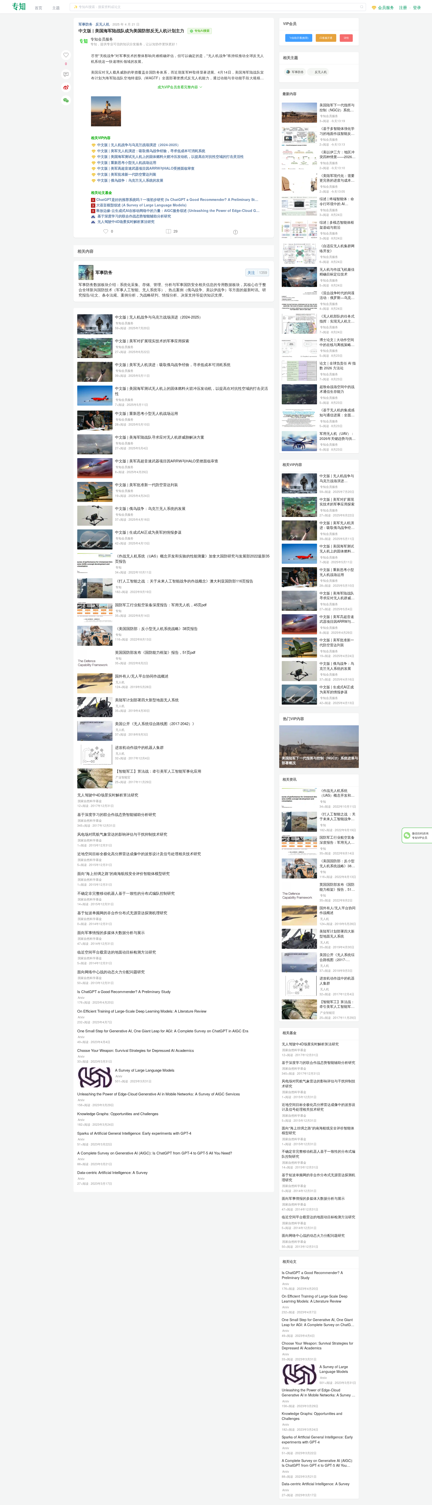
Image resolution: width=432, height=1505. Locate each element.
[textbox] (218, 7)
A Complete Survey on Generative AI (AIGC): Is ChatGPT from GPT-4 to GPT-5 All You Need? (154, 1152)
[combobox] (218, 6)
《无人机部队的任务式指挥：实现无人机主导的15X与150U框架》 (337, 321)
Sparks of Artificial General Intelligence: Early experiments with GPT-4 (134, 1133)
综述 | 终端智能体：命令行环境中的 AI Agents (337, 203)
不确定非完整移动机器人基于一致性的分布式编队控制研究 (126, 893)
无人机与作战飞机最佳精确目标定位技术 (337, 272)
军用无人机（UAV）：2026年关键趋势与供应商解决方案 (338, 438)
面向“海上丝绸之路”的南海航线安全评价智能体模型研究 (123, 873)
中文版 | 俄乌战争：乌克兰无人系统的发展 (150, 508)
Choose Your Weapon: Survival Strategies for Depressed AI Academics (135, 1050)
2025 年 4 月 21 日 (126, 24)
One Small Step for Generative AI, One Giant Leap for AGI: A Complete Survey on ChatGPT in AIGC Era (162, 1030)
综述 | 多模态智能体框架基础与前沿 (337, 225)
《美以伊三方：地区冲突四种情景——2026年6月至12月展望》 (338, 156)
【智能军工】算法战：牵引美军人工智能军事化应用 (158, 771)
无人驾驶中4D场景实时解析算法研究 (107, 794)
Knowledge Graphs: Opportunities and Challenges (117, 1113)
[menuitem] (38, 6)
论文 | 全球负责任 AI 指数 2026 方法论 (338, 366)
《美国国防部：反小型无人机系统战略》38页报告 (156, 628)
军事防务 (86, 24)
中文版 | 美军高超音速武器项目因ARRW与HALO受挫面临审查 (166, 460)
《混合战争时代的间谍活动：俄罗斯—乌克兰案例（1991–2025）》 (337, 297)
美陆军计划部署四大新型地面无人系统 (147, 699)
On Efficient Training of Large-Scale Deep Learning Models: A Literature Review (141, 1011)
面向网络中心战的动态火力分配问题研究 (111, 971)
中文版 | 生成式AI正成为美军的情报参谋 (148, 532)
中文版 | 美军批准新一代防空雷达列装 (146, 484)
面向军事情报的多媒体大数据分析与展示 (111, 932)
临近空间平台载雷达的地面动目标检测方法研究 (116, 952)
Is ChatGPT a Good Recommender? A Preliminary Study (124, 991)
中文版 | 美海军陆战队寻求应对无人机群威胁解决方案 (159, 437)
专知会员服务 (101, 39)
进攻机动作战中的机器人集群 (139, 747)
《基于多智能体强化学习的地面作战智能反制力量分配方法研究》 (337, 133)
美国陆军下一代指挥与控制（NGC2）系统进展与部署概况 (337, 109)
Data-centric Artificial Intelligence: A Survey (112, 1172)
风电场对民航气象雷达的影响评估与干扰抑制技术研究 (122, 834)
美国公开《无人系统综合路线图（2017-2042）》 (155, 723)
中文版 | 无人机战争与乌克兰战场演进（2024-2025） (159, 317)
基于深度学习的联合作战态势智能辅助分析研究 (116, 814)
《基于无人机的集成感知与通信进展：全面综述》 (337, 414)
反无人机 (103, 24)
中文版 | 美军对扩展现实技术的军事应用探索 (152, 340)
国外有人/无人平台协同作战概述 (141, 676)
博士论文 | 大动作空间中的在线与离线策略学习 (337, 344)
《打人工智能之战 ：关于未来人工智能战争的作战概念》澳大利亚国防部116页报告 (184, 580)
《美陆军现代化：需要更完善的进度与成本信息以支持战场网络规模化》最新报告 (337, 183)
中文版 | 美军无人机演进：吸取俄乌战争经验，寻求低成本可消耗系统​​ (172, 364)
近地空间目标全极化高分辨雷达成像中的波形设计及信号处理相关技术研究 (139, 853)
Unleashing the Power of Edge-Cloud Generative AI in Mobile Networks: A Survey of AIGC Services (158, 1093)
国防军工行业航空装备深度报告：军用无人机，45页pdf (160, 604)
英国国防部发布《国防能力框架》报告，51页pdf (155, 652)
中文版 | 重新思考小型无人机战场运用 (146, 413)
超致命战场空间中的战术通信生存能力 (337, 389)
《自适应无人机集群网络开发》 (337, 248)
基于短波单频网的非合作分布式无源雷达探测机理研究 (122, 912)
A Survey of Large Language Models (144, 1070)
